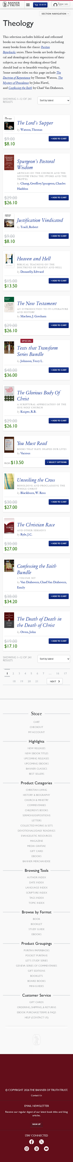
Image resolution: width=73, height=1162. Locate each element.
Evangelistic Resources (36, 835)
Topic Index (36, 902)
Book (36, 918)
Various (25, 453)
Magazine (36, 840)
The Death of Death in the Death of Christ (39, 622)
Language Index (36, 887)
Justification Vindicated (40, 220)
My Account (36, 732)
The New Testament (37, 303)
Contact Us (36, 1095)
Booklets (36, 975)
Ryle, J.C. (26, 534)
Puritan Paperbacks (36, 950)
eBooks (36, 856)
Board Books (36, 980)
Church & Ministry (36, 800)
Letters (36, 820)
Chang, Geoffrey (30, 183)
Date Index (36, 882)
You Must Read (32, 443)
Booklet (36, 924)
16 (57, 673)
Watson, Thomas (31, 129)
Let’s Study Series (37, 960)
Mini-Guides (36, 986)
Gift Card (36, 851)
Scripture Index (36, 892)
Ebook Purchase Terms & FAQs (36, 1012)
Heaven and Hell (34, 259)
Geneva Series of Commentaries (36, 965)
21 (36, 681)
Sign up (36, 1124)
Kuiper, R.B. (28, 411)
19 (21, 681)
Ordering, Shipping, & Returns (36, 1007)
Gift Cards (36, 1002)
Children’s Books (36, 810)
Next (53, 681)
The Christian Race (36, 525)
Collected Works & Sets (36, 825)
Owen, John (28, 632)
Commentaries (36, 805)
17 (65, 673)
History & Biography (36, 794)
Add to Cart (59, 138)
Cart (36, 721)
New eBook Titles (36, 753)
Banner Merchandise (36, 861)
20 (29, 681)
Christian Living (36, 789)
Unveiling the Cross (36, 480)
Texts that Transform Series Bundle (37, 351)
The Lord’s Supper (35, 123)
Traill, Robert (29, 227)
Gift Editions (36, 970)
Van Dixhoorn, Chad (33, 582)
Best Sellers (36, 773)
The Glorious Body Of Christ (38, 396)
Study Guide (37, 929)
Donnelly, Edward (32, 272)
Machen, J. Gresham (33, 316)
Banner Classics (36, 768)
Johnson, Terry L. (31, 361)
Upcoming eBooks (37, 763)
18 (14, 681)
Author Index (36, 877)
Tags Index (36, 897)
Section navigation (54, 14)
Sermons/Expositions (36, 815)
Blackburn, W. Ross (33, 493)
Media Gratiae (36, 845)
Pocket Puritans (36, 955)
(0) (42, 5)
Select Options (58, 462)
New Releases (36, 748)
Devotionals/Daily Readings (36, 830)
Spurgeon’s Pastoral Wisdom (36, 164)
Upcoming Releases (36, 758)
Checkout (36, 727)
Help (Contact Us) (36, 1017)
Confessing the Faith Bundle (36, 569)
